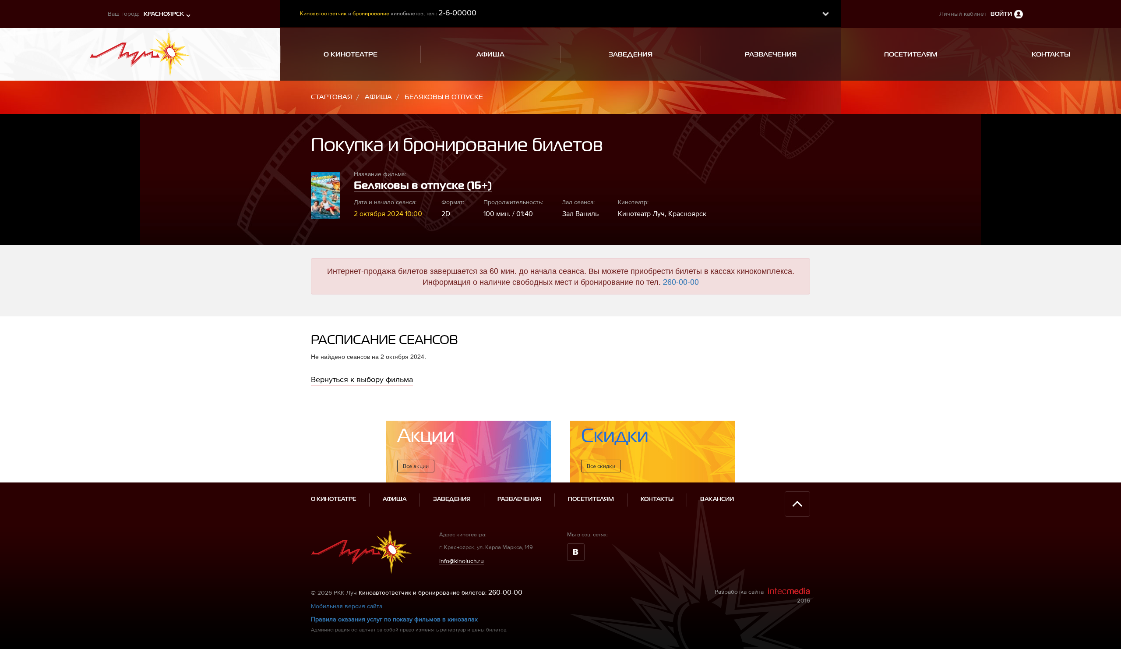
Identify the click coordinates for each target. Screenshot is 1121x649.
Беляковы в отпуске (444, 97)
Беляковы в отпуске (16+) (423, 186)
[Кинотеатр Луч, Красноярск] (140, 51)
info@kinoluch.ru (461, 560)
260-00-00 (681, 281)
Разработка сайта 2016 (762, 596)
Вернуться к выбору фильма (362, 379)
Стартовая (331, 97)
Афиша (378, 97)
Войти (1001, 14)
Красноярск (164, 14)
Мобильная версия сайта (346, 606)
